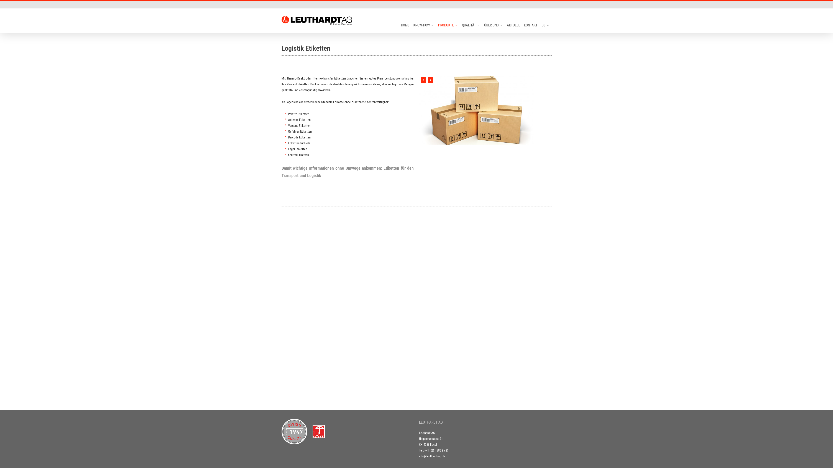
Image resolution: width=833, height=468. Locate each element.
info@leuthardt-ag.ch (432, 456)
